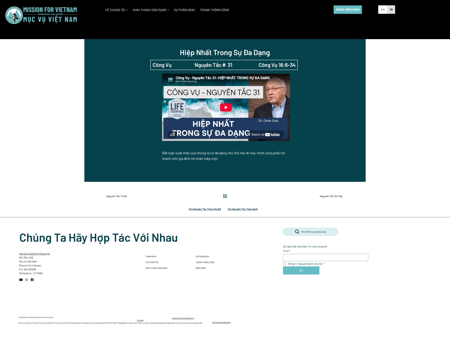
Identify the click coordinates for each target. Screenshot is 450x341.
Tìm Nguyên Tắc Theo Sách (242, 209)
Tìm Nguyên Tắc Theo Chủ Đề (204, 209)
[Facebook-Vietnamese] (32, 280)
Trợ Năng (140, 320)
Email (287, 250)
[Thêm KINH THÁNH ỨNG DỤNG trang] (168, 10)
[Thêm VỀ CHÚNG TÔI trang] (127, 10)
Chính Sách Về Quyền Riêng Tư (183, 318)
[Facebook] (26, 280)
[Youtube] (21, 280)
